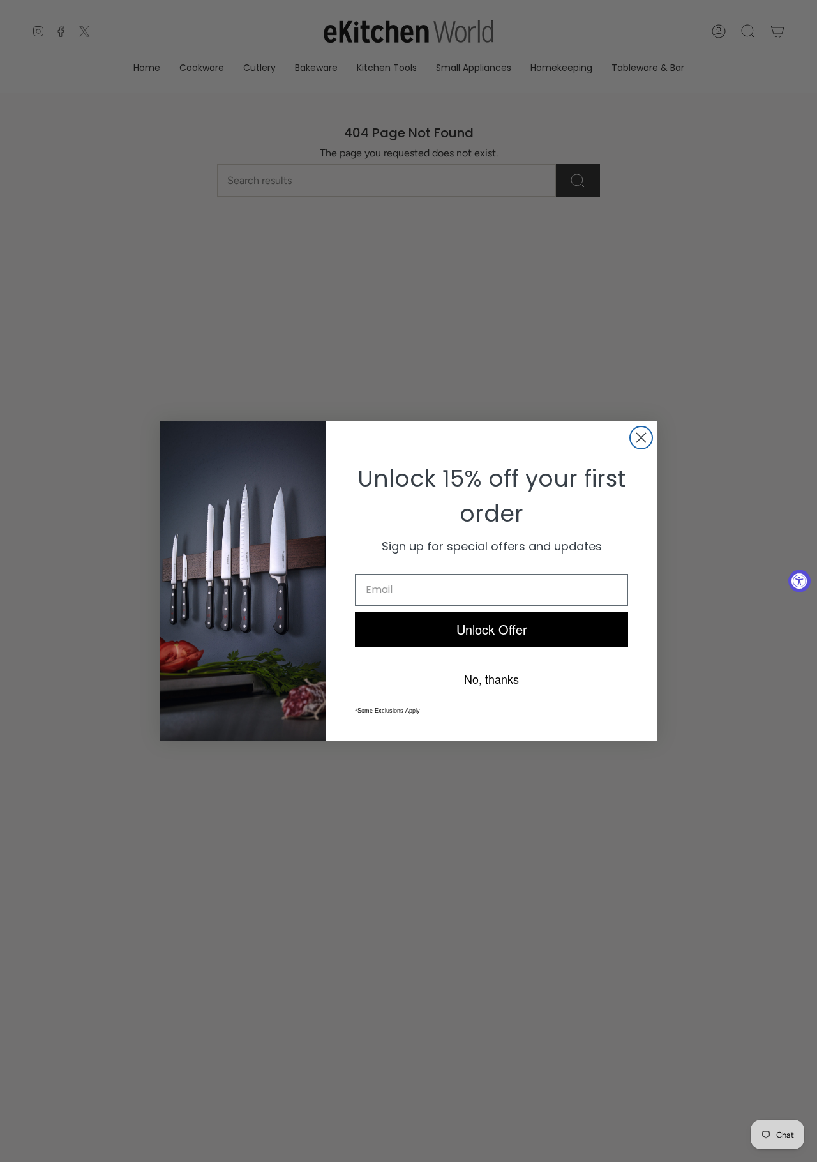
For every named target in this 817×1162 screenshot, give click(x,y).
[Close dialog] (641, 437)
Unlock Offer (491, 629)
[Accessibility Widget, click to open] (799, 581)
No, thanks (491, 678)
